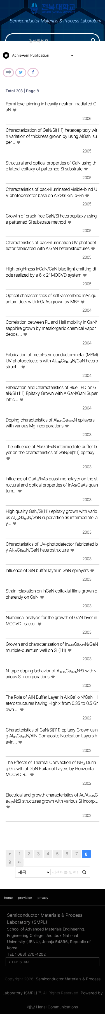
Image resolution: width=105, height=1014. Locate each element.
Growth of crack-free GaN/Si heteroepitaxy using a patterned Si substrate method (51, 219)
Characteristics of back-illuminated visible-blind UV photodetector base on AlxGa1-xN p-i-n (51, 192)
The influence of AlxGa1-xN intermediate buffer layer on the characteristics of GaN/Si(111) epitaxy (51, 449)
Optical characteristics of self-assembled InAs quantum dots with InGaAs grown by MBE (51, 298)
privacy (43, 898)
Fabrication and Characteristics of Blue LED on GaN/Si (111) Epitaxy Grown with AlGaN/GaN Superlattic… (51, 393)
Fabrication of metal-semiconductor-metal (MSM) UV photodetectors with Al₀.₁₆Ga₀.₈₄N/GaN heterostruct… (52, 360)
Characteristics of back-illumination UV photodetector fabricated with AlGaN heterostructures (51, 245)
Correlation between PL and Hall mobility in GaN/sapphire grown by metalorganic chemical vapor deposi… (51, 328)
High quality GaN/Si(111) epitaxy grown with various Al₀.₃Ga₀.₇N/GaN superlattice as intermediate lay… (51, 517)
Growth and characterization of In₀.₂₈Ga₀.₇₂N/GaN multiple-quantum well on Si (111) (52, 647)
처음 (10, 854)
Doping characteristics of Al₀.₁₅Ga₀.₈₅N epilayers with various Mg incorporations (50, 423)
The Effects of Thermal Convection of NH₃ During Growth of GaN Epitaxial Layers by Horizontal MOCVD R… (51, 768)
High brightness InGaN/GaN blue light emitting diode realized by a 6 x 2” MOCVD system (51, 272)
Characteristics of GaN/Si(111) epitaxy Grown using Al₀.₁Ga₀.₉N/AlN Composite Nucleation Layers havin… (51, 736)
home (8, 898)
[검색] (93, 40)
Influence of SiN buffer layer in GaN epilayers (48, 570)
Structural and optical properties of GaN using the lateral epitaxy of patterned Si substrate (51, 166)
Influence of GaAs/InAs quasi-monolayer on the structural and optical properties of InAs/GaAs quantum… (52, 485)
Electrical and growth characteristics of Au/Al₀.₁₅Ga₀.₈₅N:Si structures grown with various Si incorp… (52, 798)
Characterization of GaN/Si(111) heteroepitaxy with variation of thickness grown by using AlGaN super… (51, 136)
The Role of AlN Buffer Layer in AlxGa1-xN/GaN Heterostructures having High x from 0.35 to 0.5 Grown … (52, 703)
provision (25, 898)
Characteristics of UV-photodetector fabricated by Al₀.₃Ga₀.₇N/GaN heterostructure (52, 547)
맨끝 (19, 862)
